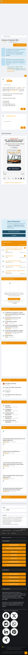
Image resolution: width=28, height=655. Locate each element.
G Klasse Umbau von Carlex (11, 321)
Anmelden (14, 235)
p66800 (7, 509)
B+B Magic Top (8, 409)
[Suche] (19, 1)
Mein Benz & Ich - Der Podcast (14, 548)
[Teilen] (25, 76)
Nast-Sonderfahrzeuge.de (14, 565)
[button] (6, 632)
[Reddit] (6, 624)
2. (21, 87)
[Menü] (26, 1)
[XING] (6, 640)
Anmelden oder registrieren (14, 299)
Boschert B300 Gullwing (10, 420)
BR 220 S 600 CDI (9, 256)
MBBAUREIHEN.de (8, 407)
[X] (14, 615)
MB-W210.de (14, 558)
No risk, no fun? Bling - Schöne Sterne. (13, 387)
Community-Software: (14, 649)
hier (10, 62)
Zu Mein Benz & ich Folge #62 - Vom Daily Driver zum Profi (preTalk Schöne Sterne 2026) (14, 249)
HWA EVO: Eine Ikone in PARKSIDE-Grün (11, 451)
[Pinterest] (14, 632)
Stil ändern (23, 529)
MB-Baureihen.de (14, 545)
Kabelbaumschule (14, 577)
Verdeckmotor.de (14, 584)
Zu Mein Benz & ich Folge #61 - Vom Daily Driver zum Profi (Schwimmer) (14, 326)
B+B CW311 (7, 405)
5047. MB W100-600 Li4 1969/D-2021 (13, 394)
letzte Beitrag (10, 69)
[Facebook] (6, 615)
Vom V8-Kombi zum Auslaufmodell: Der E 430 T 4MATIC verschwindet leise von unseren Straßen (13, 463)
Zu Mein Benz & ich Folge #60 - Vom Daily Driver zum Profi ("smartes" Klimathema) (14, 331)
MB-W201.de (14, 555)
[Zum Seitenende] (26, 653)
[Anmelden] (22, 2)
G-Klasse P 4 (8, 391)
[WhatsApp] (14, 624)
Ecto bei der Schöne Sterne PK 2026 (13, 261)
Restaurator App (14, 574)
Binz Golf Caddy (8, 416)
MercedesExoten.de (14, 561)
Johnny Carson (14, 90)
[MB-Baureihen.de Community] (1, 1)
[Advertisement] (14, 18)
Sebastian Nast (10, 71)
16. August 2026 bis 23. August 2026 (13, 265)
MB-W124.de (14, 551)
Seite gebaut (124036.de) (10, 383)
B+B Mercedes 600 (9, 413)
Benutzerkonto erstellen (14, 231)
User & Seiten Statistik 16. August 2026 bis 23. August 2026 (15, 271)
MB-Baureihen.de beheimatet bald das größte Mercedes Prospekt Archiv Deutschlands (12, 489)
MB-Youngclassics (14, 580)
